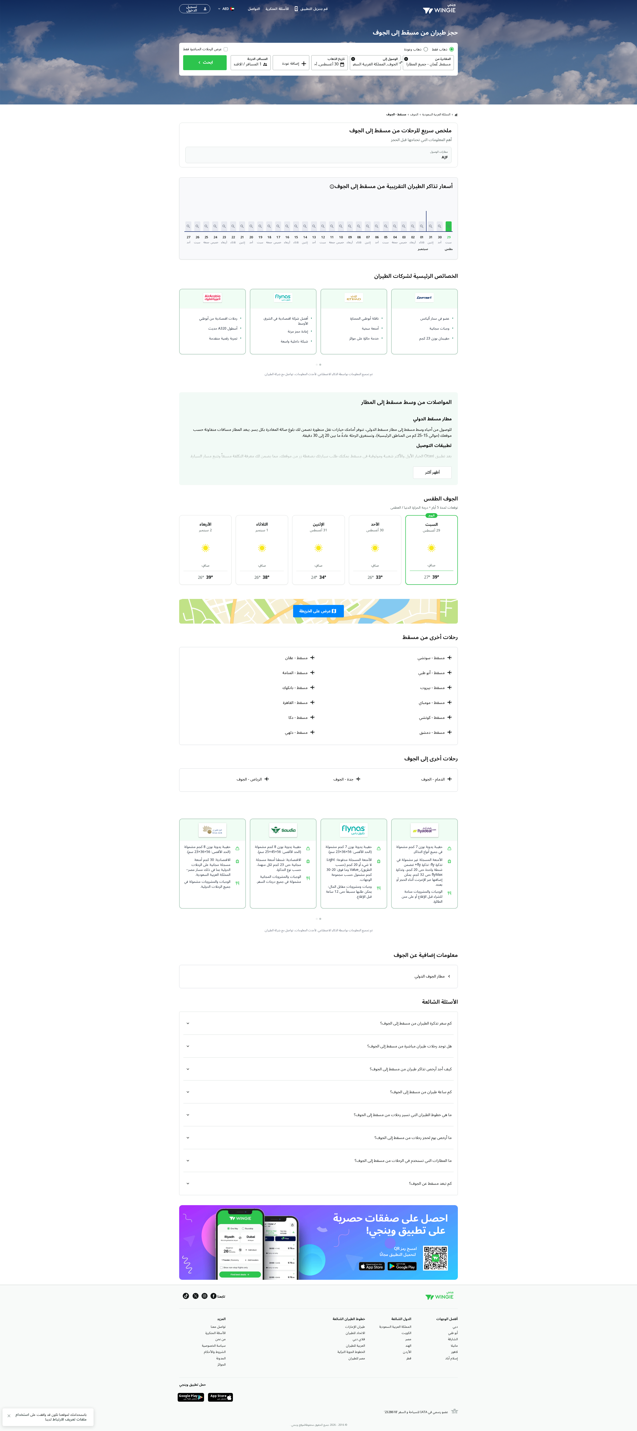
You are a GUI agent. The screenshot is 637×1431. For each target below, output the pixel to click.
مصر (408, 1339)
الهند (408, 1345)
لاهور (454, 1351)
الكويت (406, 1333)
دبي (455, 1326)
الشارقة (453, 1339)
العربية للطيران (355, 1345)
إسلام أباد (451, 1358)
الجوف (414, 114)
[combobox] (428, 64)
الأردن (407, 1351)
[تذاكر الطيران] (456, 114)
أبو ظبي (453, 1333)
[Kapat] (8, 1416)
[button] (449, 226)
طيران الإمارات (355, 1326)
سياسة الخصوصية (214, 1345)
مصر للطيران (356, 1358)
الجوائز (221, 1364)
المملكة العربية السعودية (436, 114)
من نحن (220, 1339)
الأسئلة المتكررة (215, 1333)
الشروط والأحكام (215, 1351)
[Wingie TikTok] (186, 1296)
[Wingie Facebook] (213, 1297)
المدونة (221, 1358)
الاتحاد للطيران (355, 1333)
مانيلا (454, 1345)
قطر (408, 1358)
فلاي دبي (359, 1339)
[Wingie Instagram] (205, 1297)
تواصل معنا (218, 1326)
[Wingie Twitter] (196, 1297)
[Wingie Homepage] (440, 8)
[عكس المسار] (401, 63)
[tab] (320, 365)
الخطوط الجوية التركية (351, 1351)
